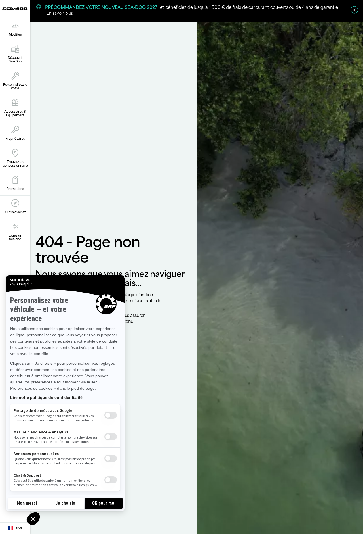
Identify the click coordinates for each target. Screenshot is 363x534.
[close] (354, 9)
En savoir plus (60, 13)
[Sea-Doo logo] (15, 9)
